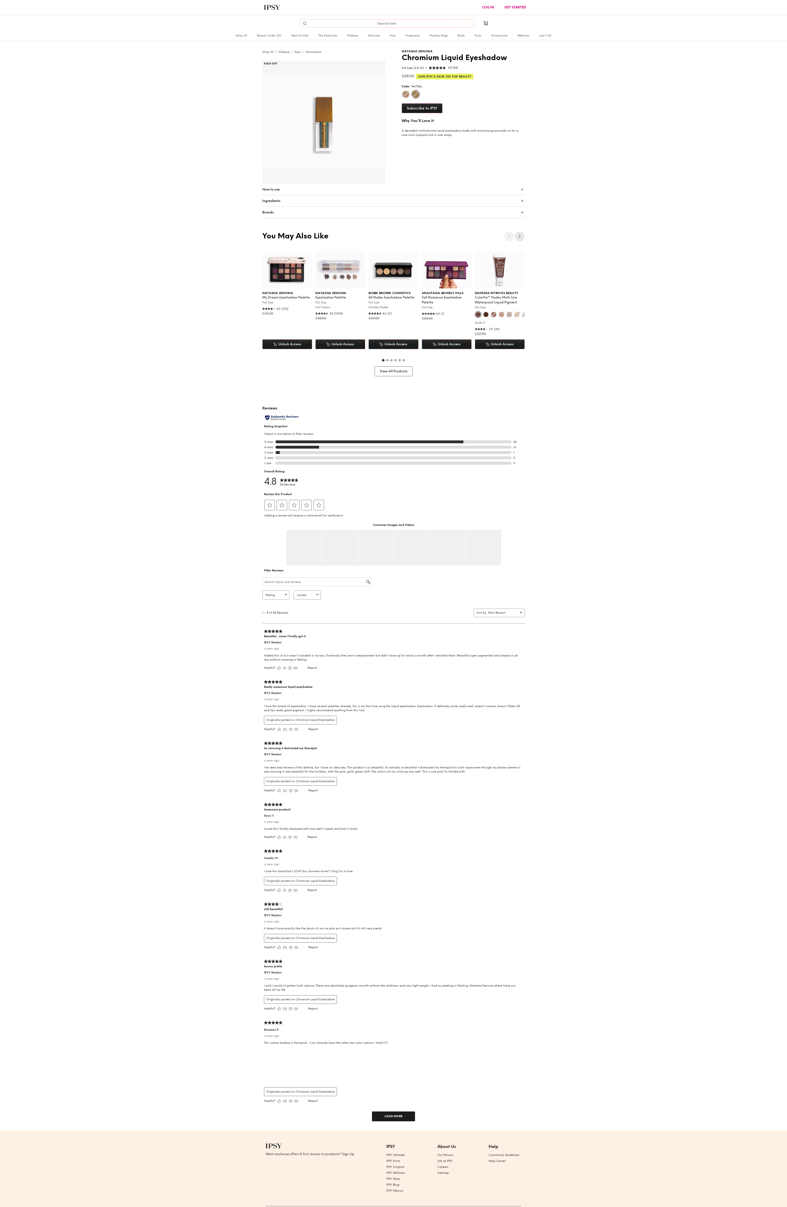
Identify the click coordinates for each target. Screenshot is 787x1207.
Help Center (497, 1161)
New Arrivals (299, 35)
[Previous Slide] (509, 236)
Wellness (523, 35)
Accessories (499, 35)
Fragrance (413, 35)
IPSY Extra (393, 1161)
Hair (393, 35)
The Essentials (327, 35)
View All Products (393, 371)
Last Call (545, 35)
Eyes (298, 52)
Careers (442, 1167)
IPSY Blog (392, 1184)
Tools (477, 35)
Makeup (352, 35)
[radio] (406, 94)
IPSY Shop (393, 1179)
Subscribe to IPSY (422, 108)
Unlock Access (289, 344)
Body (461, 35)
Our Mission (445, 1155)
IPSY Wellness (395, 1173)
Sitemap (443, 1173)
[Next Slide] (520, 236)
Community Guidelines (504, 1155)
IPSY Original (395, 1167)
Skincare (374, 35)
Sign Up (348, 1154)
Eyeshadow (313, 52)
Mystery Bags (439, 35)
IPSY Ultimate (395, 1155)
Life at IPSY (445, 1161)
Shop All (241, 35)
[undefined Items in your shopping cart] (486, 23)
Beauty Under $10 (269, 35)
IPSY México (394, 1190)
